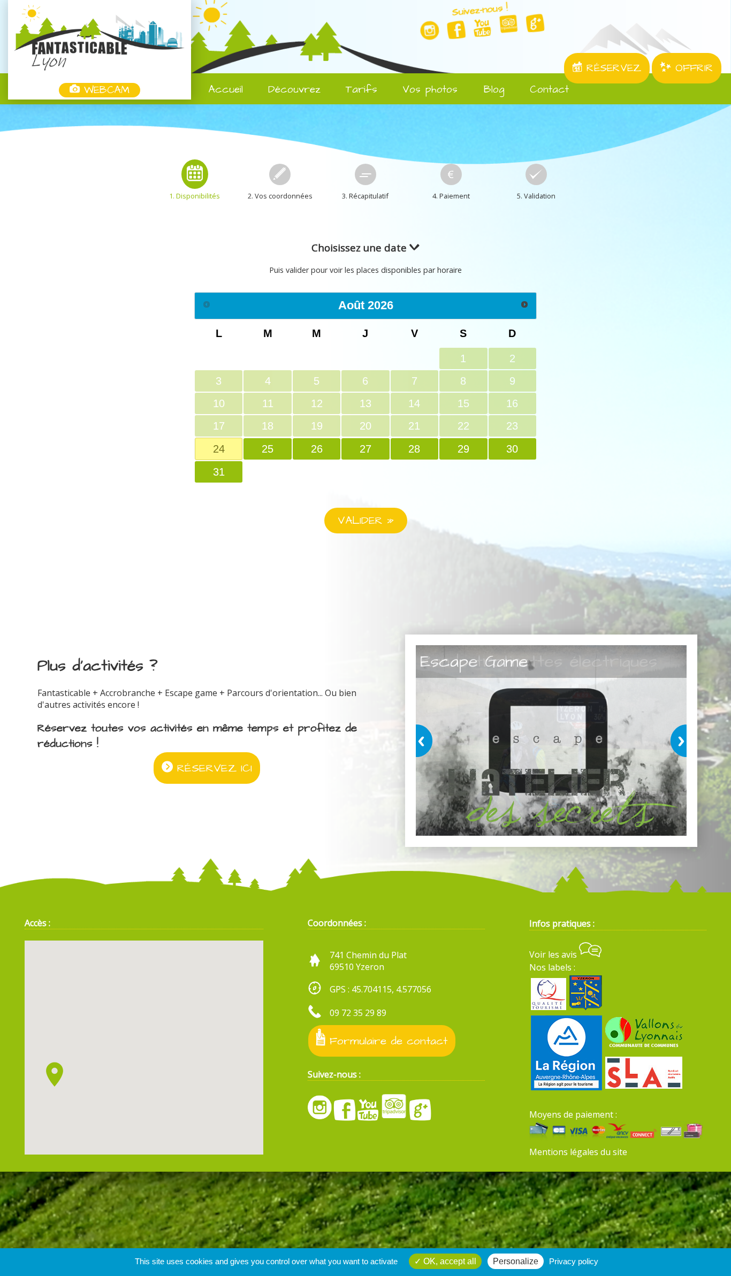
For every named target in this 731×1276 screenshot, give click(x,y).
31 (219, 472)
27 (365, 449)
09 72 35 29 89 (358, 1013)
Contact (547, 89)
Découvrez (292, 89)
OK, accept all (448, 1261)
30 (512, 449)
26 (317, 449)
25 (267, 449)
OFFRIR (692, 68)
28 (414, 449)
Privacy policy (573, 1261)
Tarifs (359, 89)
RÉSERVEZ (612, 68)
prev (426, 741)
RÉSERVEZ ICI (212, 768)
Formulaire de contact (386, 1041)
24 (219, 449)
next (676, 741)
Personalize (515, 1261)
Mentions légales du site (578, 1152)
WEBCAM (105, 90)
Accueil (223, 89)
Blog (492, 89)
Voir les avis (554, 954)
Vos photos (428, 89)
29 (463, 449)
